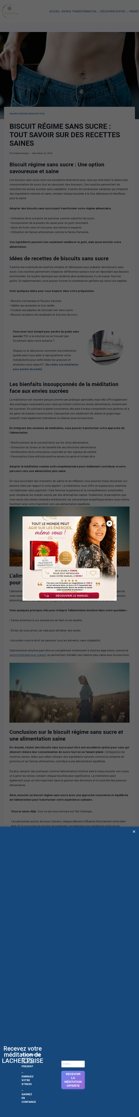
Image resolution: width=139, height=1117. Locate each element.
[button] (134, 831)
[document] (69, 558)
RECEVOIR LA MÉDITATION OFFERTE (73, 1079)
